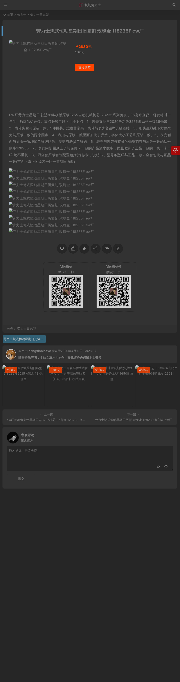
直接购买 (84, 67)
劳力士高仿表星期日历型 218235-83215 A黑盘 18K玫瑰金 (25, 402)
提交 (21, 479)
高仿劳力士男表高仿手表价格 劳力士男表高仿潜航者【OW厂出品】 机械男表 (69, 402)
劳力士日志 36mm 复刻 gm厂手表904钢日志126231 (157, 402)
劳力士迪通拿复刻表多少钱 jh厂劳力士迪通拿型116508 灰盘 (113, 402)
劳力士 (21, 14)
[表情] (166, 467)
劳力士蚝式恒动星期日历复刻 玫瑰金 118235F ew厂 (25, 339)
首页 (10, 14)
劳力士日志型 (39, 14)
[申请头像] (168, 436)
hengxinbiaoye (40, 351)
